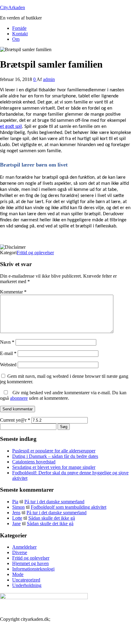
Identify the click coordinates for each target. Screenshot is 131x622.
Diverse (19, 552)
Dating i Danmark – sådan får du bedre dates (55, 456)
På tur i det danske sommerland (54, 501)
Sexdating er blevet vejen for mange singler (53, 467)
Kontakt (20, 33)
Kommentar (13, 291)
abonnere (19, 398)
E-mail (8, 353)
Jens (16, 512)
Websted (8, 364)
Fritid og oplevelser (35, 252)
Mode (17, 574)
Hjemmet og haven (30, 563)
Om (15, 39)
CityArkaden (12, 7)
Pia (15, 501)
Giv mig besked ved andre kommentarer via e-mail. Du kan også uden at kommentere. (63, 395)
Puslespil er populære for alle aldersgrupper (53, 450)
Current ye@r (15, 420)
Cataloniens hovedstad (33, 461)
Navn (7, 342)
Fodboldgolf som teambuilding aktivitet (68, 507)
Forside (19, 28)
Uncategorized (26, 579)
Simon (18, 507)
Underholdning (26, 585)
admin (49, 79)
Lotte (17, 518)
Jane (16, 523)
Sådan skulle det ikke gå (51, 518)
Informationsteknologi (33, 568)
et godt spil (11, 126)
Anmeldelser (24, 547)
